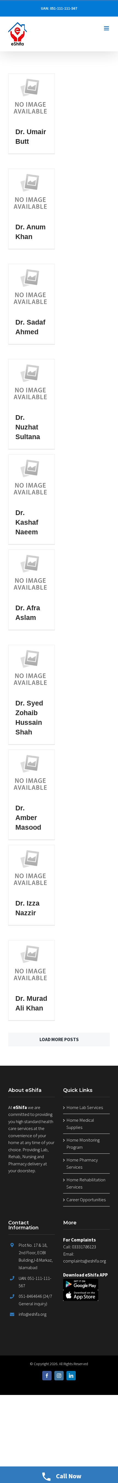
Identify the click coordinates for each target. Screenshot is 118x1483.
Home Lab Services (84, 1107)
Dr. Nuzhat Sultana (27, 427)
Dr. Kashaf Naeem (26, 522)
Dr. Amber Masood (28, 817)
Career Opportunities (86, 1200)
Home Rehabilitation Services (85, 1183)
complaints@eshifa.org (84, 1261)
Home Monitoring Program (83, 1143)
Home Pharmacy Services (82, 1163)
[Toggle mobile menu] (107, 28)
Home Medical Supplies (80, 1123)
